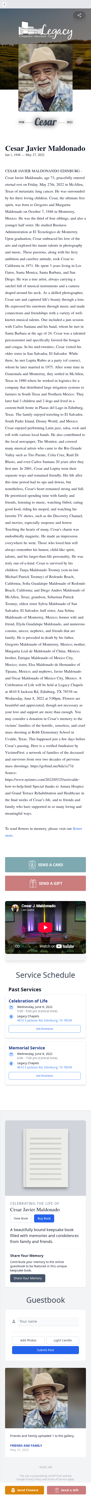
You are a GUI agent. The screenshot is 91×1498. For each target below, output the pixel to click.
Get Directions (44, 1029)
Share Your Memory (28, 1278)
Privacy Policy (33, 1479)
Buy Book (44, 1218)
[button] (45, 1398)
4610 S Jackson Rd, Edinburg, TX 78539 (44, 1020)
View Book (21, 1218)
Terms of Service (57, 1479)
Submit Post (45, 1350)
